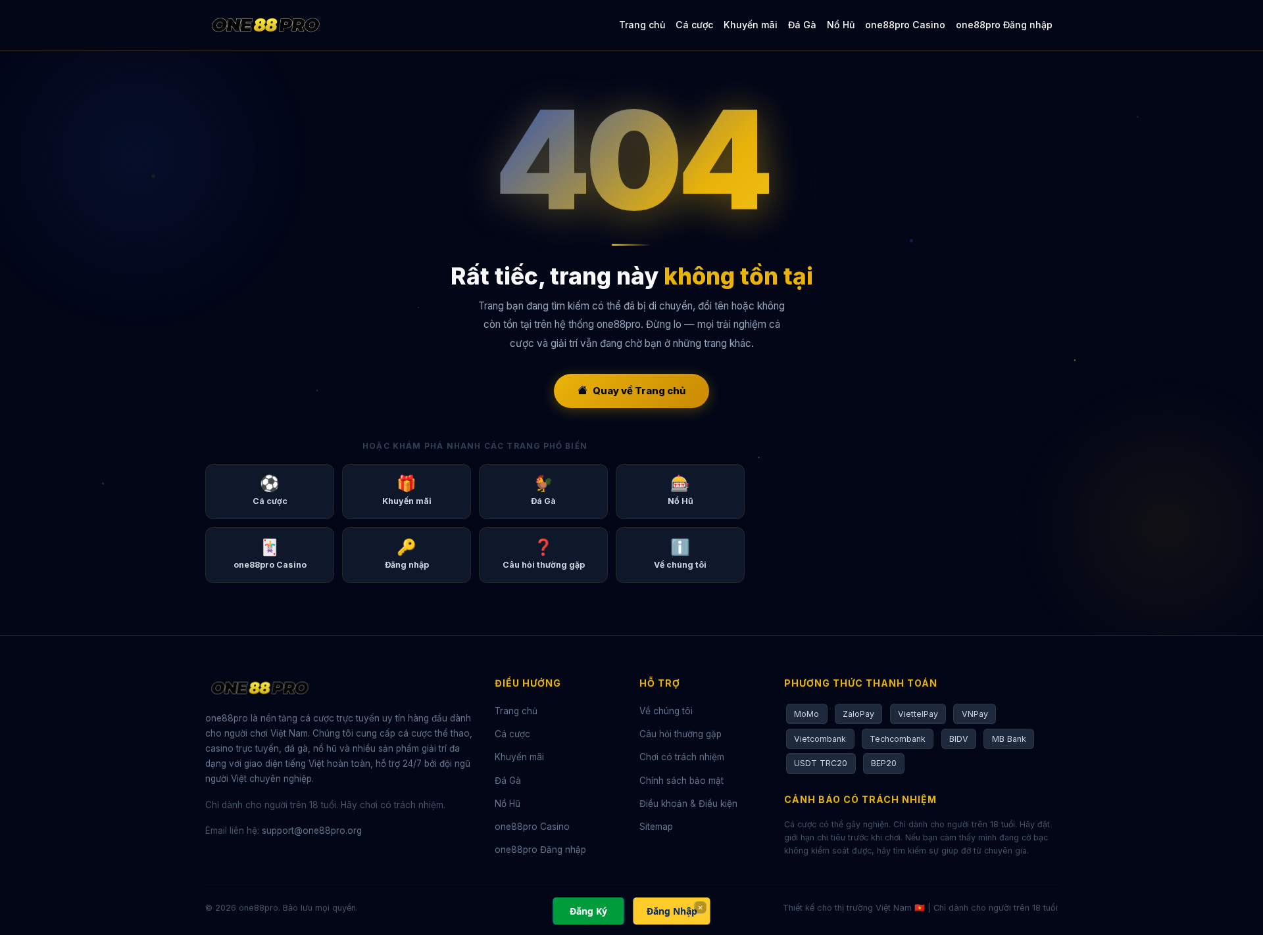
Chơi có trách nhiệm (681, 757)
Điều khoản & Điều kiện (688, 803)
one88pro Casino (905, 24)
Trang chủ (642, 24)
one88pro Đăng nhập (1004, 24)
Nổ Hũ (840, 24)
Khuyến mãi (751, 24)
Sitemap (656, 826)
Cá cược (694, 24)
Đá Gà (802, 24)
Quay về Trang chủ (639, 391)
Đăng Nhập (672, 911)
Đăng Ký (588, 911)
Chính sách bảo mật (681, 780)
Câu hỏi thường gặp (680, 734)
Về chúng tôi (666, 711)
